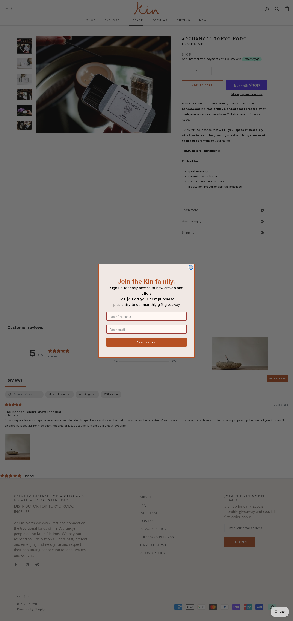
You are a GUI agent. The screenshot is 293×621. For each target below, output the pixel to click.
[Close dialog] (191, 267)
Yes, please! (146, 342)
